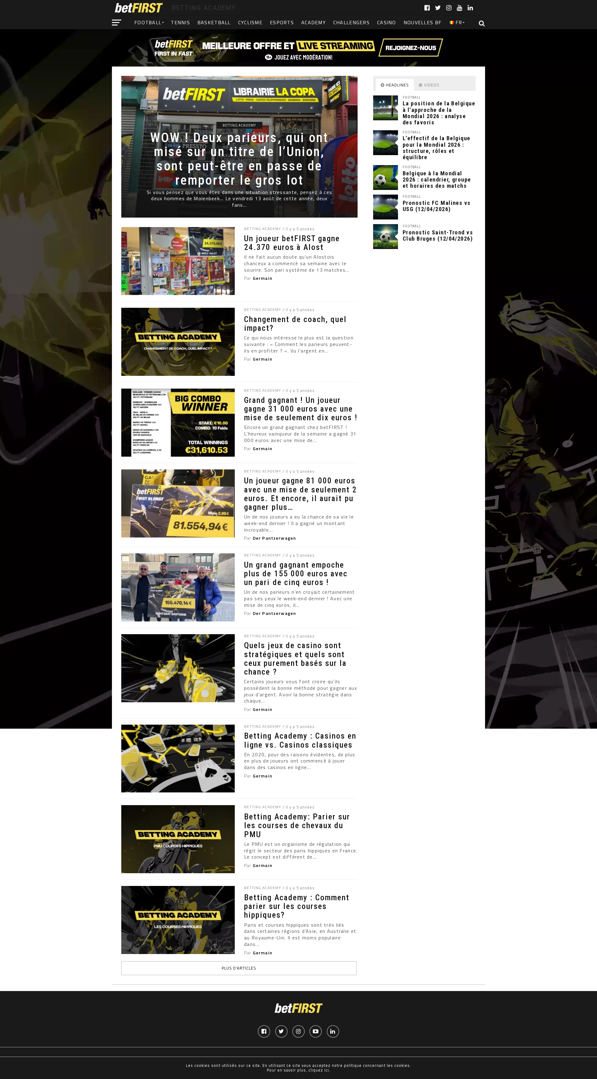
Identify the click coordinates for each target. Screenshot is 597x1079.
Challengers (351, 22)
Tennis (180, 22)
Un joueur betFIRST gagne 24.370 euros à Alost (292, 242)
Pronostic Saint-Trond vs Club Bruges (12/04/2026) (438, 235)
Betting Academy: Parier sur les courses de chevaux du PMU (297, 825)
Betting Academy (262, 229)
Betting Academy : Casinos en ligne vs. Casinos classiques (300, 740)
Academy (313, 22)
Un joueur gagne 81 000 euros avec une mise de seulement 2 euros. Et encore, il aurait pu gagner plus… (300, 493)
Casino (386, 22)
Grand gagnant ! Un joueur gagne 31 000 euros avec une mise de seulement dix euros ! (300, 409)
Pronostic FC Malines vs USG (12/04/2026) (437, 206)
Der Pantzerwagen (274, 538)
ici (326, 1070)
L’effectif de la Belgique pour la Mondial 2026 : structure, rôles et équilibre (436, 147)
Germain (262, 278)
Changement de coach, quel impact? (295, 323)
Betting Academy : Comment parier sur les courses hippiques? (296, 906)
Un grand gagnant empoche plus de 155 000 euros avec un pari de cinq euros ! (296, 573)
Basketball (214, 22)
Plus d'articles (239, 968)
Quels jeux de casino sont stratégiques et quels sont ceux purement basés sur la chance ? (295, 658)
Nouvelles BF (423, 22)
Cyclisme (250, 22)
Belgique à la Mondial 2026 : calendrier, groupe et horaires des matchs (437, 179)
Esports (282, 22)
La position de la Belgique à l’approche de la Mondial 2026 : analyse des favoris (439, 113)
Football (147, 22)
